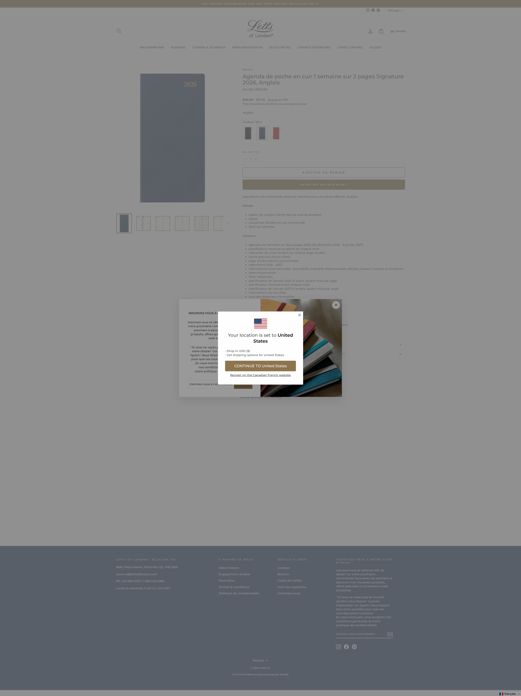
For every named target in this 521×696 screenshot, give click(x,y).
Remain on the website (260, 375)
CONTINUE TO (260, 366)
